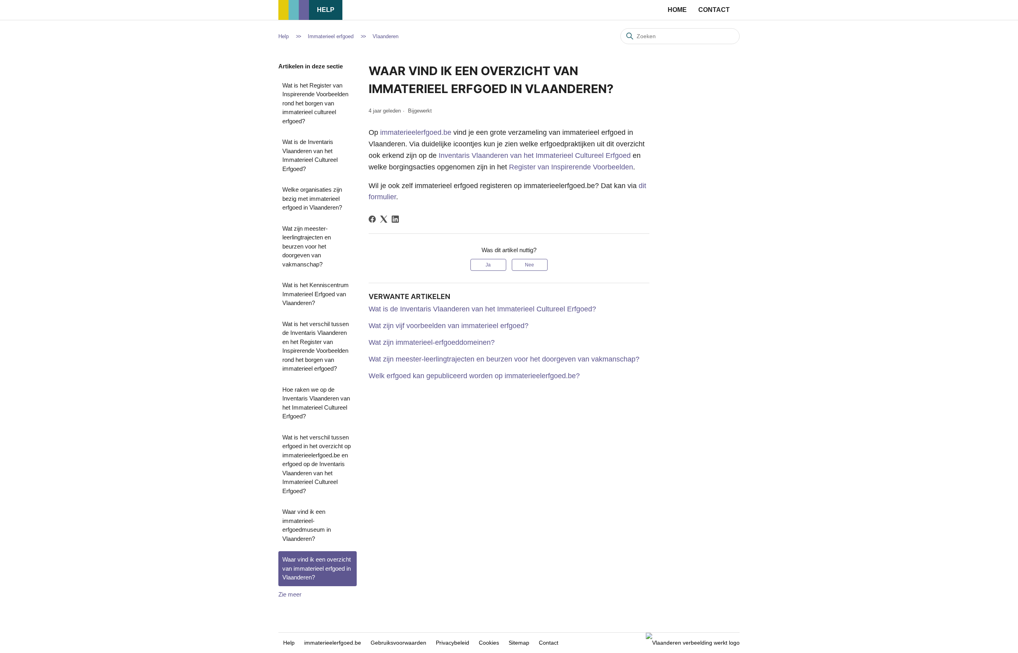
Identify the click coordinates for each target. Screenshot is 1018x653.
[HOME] (293, 17)
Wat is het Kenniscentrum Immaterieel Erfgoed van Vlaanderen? (315, 294)
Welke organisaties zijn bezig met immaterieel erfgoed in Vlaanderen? (312, 198)
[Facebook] (372, 219)
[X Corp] (383, 219)
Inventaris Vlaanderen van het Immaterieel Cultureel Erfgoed (535, 155)
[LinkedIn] (395, 219)
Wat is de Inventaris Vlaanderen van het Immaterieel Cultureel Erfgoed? (310, 155)
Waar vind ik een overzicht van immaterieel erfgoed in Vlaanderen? (316, 568)
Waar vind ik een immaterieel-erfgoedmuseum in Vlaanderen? (306, 525)
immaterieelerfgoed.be (415, 132)
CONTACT (714, 9)
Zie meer (289, 594)
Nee (529, 265)
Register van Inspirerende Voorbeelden (571, 167)
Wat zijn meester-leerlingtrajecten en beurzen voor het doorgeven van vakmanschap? (306, 246)
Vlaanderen (385, 36)
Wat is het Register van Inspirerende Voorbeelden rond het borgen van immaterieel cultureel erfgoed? (315, 103)
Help (325, 9)
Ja (488, 265)
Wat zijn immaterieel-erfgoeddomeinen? (432, 342)
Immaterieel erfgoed (331, 36)
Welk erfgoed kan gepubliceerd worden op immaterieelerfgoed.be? (474, 376)
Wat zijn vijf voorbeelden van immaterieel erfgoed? (448, 326)
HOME (677, 9)
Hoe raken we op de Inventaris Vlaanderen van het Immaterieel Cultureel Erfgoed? (316, 403)
